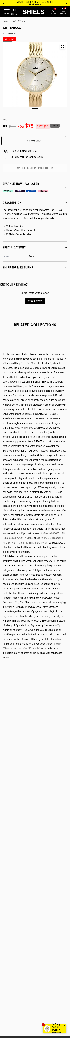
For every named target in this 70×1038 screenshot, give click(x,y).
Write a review (35, 300)
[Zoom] (62, 46)
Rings (57, 644)
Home (6, 21)
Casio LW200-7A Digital (21, 538)
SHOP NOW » (35, 4)
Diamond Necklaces (14, 648)
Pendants (34, 648)
